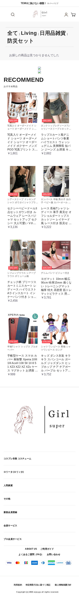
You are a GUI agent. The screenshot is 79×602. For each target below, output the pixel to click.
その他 (7, 498)
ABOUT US (31, 549)
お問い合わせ (53, 554)
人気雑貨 (8, 485)
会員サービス (10, 525)
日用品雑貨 (53, 33)
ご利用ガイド (47, 549)
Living (29, 33)
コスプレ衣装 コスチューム (17, 458)
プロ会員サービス (13, 539)
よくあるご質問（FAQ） (31, 554)
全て (12, 33)
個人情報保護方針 (63, 585)
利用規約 (18, 585)
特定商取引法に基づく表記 (38, 585)
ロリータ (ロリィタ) (14, 472)
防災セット (20, 41)
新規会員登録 (10, 512)
